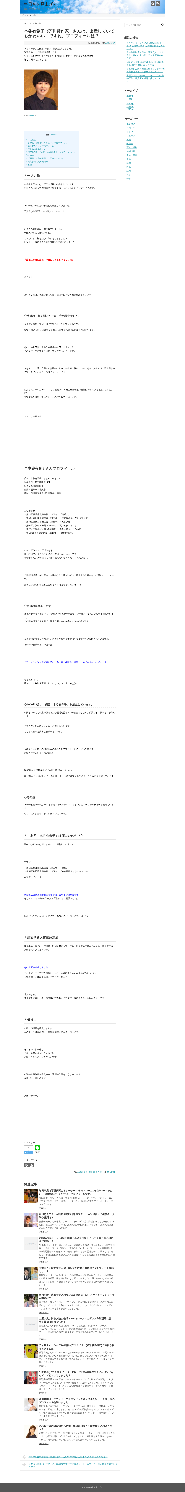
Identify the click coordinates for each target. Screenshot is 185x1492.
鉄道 (128, 175)
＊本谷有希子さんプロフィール (40, 146)
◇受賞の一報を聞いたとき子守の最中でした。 (47, 143)
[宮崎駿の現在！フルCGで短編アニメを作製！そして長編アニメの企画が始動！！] (31, 1243)
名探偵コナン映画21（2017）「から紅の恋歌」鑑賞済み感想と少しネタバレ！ (145, 78)
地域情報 (130, 151)
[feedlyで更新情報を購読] (153, 3)
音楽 (128, 179)
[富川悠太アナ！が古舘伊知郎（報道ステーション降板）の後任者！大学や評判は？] (31, 1220)
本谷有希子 (82, 1172)
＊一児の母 (31, 140)
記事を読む (43, 1208)
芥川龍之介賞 (95, 1172)
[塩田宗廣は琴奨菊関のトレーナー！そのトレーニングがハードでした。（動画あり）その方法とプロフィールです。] (31, 1196)
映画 (128, 167)
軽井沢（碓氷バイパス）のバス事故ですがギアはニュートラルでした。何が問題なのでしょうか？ (73, 1465)
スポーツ (130, 128)
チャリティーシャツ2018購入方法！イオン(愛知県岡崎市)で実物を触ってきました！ (145, 46)
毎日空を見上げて (40, 4)
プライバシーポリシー (31, 15)
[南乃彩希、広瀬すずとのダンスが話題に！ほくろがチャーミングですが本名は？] (31, 1300)
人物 (107, 43)
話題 (128, 171)
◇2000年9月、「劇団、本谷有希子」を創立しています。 (52, 152)
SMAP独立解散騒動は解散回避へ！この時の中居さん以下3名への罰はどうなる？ (68, 1456)
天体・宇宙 (131, 155)
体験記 (129, 143)
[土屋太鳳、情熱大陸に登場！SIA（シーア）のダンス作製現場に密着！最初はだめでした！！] (31, 1324)
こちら (32, 115)
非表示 (54, 135)
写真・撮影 (131, 147)
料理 (128, 163)
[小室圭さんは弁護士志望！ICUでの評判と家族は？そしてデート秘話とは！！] (31, 1273)
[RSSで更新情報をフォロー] (158, 3)
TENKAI (111, 1172)
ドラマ (129, 132)
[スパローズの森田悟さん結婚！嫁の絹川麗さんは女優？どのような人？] (31, 1431)
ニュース (130, 136)
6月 (130, 98)
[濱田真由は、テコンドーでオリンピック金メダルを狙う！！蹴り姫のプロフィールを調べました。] (31, 1404)
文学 (112, 43)
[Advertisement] (47, 437)
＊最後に (30, 164)
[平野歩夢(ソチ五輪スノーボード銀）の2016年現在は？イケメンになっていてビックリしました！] (31, 1378)
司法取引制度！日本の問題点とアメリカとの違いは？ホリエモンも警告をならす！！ (144, 55)
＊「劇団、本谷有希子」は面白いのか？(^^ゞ (46, 158)
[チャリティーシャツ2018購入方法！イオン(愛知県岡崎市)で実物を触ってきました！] (31, 1351)
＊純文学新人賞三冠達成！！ (39, 161)
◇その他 (30, 155)
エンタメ (130, 124)
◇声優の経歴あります (36, 149)
